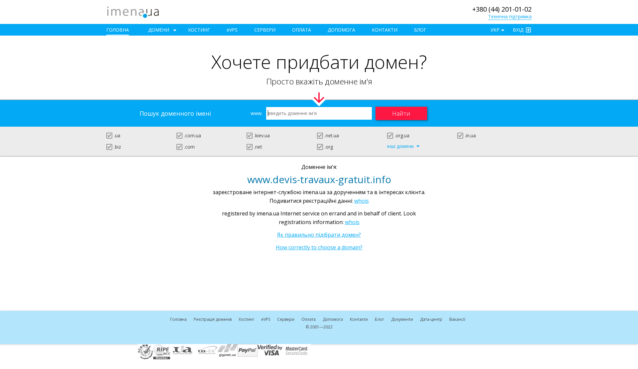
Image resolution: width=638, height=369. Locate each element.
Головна (117, 30)
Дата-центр (431, 319)
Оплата (301, 30)
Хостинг (199, 30)
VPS (232, 30)
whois (361, 200)
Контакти (384, 30)
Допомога (341, 30)
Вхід (518, 30)
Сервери (264, 30)
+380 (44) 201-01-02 (502, 9)
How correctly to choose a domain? (319, 247)
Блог (420, 30)
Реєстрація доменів (213, 319)
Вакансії (457, 319)
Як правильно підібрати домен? (319, 234)
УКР (494, 30)
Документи (402, 319)
